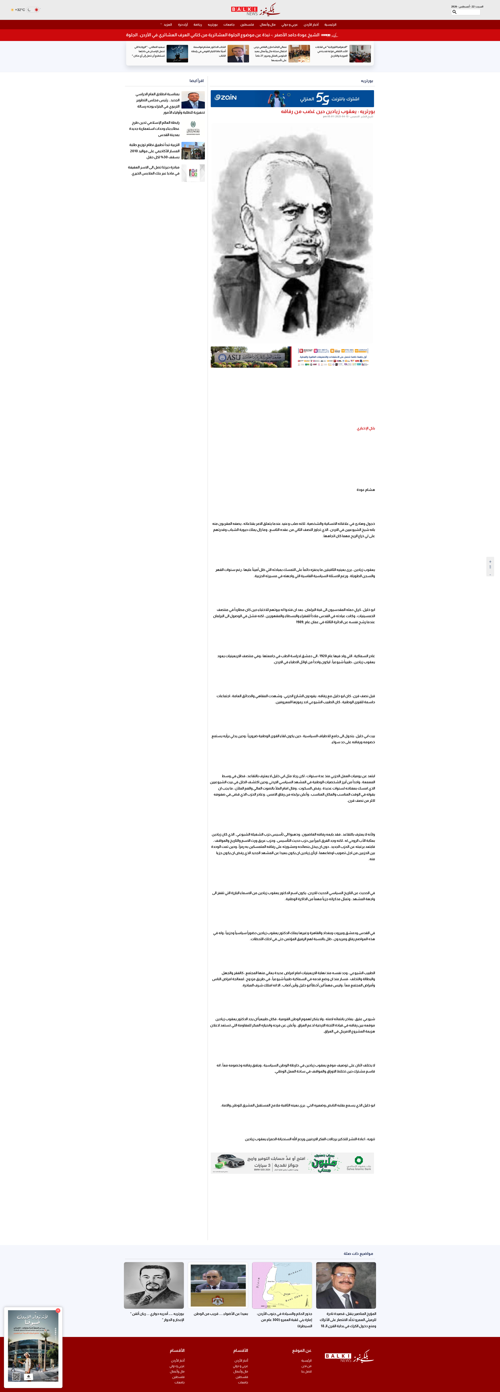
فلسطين (247, 24)
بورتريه (213, 24)
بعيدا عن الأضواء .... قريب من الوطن (221, 1314)
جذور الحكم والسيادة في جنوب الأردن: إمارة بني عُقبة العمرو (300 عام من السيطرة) (284, 1320)
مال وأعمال (268, 24)
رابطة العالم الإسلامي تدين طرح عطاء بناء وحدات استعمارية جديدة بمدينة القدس (154, 129)
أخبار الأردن (311, 24)
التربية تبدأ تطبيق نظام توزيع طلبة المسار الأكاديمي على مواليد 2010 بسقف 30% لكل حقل (154, 151)
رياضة (198, 24)
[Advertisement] (292, 397)
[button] (168, 24)
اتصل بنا (306, 1371)
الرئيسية (330, 24)
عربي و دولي (289, 24)
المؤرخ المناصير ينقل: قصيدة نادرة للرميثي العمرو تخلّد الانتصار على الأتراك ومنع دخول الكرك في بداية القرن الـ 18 (348, 1320)
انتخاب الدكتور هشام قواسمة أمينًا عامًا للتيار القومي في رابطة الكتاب (269, 51)
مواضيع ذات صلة (358, 1253)
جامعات (229, 24)
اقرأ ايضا (197, 80)
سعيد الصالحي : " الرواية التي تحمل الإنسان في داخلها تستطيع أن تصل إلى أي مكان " (209, 51)
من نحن (307, 1366)
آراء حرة (183, 24)
